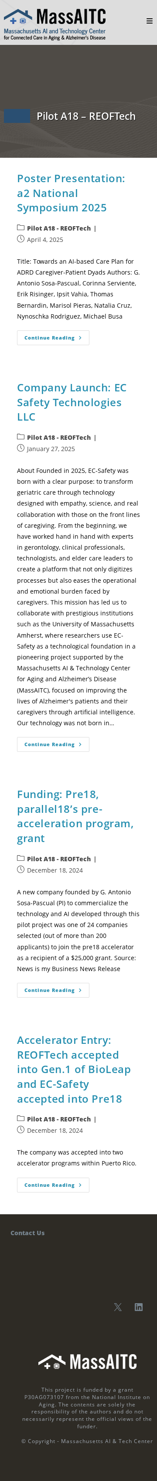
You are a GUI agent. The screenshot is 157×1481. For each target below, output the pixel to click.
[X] (118, 1307)
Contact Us (27, 1233)
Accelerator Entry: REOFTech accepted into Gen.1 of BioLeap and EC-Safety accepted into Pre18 (74, 1069)
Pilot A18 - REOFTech (59, 228)
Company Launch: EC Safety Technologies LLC (72, 402)
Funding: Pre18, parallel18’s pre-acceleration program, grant (75, 816)
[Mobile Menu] (150, 20)
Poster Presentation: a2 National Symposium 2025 (71, 192)
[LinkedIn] (139, 1307)
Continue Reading (56, 335)
